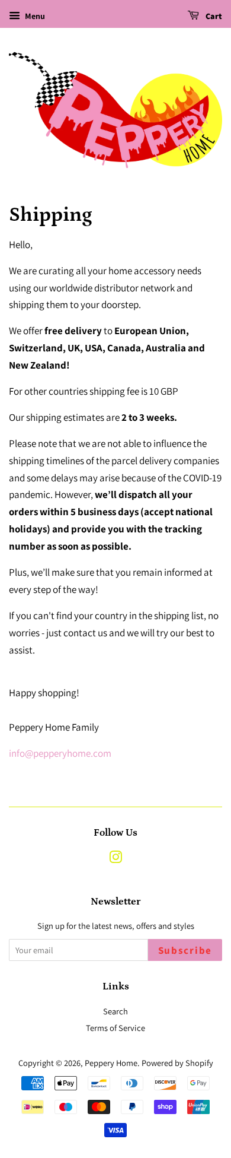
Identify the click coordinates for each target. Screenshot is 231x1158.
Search (115, 1011)
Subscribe (185, 951)
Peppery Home (111, 1062)
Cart (213, 17)
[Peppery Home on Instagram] (115, 859)
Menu (34, 16)
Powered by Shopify (177, 1062)
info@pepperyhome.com (60, 753)
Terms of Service (115, 1027)
